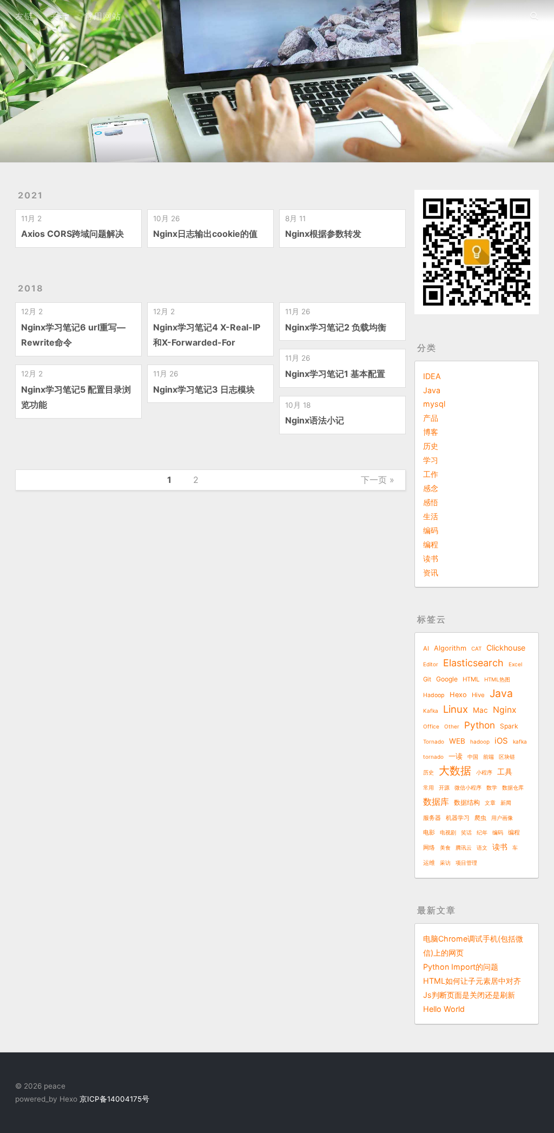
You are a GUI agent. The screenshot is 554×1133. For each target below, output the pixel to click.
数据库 (436, 801)
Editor (430, 664)
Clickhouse (505, 647)
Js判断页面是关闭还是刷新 (469, 994)
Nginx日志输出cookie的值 (205, 233)
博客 (430, 431)
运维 (429, 862)
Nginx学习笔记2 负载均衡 (335, 327)
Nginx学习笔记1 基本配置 (335, 373)
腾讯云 (464, 847)
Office (431, 726)
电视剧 (448, 832)
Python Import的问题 (460, 966)
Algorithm (450, 648)
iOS (501, 741)
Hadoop (434, 695)
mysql (434, 403)
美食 (445, 847)
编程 (430, 544)
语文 (482, 847)
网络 (429, 847)
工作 (430, 474)
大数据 (455, 770)
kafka (520, 741)
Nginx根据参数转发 (323, 233)
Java (431, 390)
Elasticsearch (473, 662)
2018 (31, 288)
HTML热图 (497, 679)
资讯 (430, 572)
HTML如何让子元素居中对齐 (472, 980)
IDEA (432, 376)
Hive (478, 695)
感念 (430, 488)
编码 (430, 530)
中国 (472, 756)
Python (479, 725)
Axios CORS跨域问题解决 (72, 233)
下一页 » (377, 479)
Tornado (433, 741)
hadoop (480, 741)
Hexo (458, 695)
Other (451, 726)
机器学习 (458, 817)
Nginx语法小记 (314, 420)
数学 (491, 787)
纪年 (482, 832)
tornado (433, 756)
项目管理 (466, 862)
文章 (490, 802)
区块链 (507, 756)
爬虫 (480, 817)
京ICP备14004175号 (113, 1099)
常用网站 (102, 16)
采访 (445, 862)
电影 (429, 832)
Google (447, 679)
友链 (24, 16)
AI (426, 648)
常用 (428, 787)
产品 (430, 417)
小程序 (484, 772)
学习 (430, 460)
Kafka (430, 710)
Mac (480, 710)
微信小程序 (468, 787)
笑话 (466, 832)
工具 (504, 771)
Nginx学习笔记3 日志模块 (204, 389)
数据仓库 (513, 787)
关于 (59, 16)
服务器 (432, 817)
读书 (430, 558)
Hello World (444, 1008)
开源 (444, 787)
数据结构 (467, 802)
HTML (471, 679)
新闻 (505, 802)
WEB (457, 741)
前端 (488, 756)
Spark (509, 726)
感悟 (430, 502)
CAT (476, 648)
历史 (430, 445)
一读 (456, 756)
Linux (455, 709)
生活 (430, 516)
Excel (515, 664)
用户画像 (502, 817)
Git (427, 679)
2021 (30, 195)
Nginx (504, 710)
